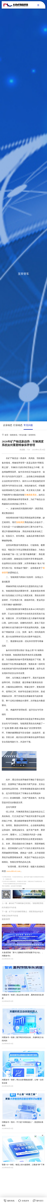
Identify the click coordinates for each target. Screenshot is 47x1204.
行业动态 (17, 425)
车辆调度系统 (30, 495)
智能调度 (20, 522)
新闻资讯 (13, 435)
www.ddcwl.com (13, 871)
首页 (6, 435)
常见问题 (28, 425)
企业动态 (7, 425)
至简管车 (32, 435)
